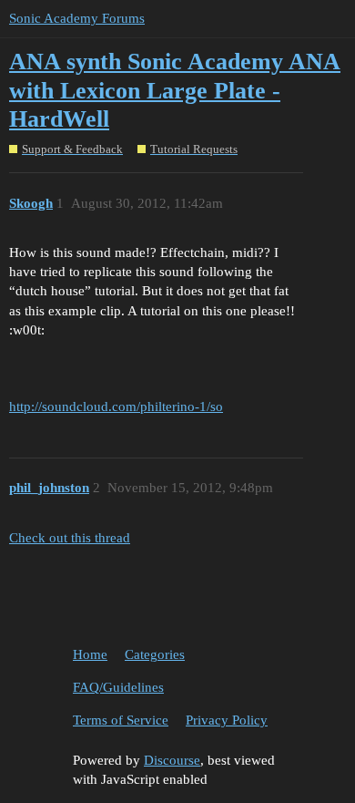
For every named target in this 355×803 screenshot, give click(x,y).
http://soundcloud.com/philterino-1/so (116, 406)
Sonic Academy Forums (77, 18)
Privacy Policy (227, 720)
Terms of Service (120, 720)
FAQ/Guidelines (118, 687)
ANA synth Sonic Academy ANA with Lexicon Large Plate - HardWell (174, 90)
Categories (155, 654)
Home (90, 654)
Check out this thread (69, 537)
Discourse (172, 760)
